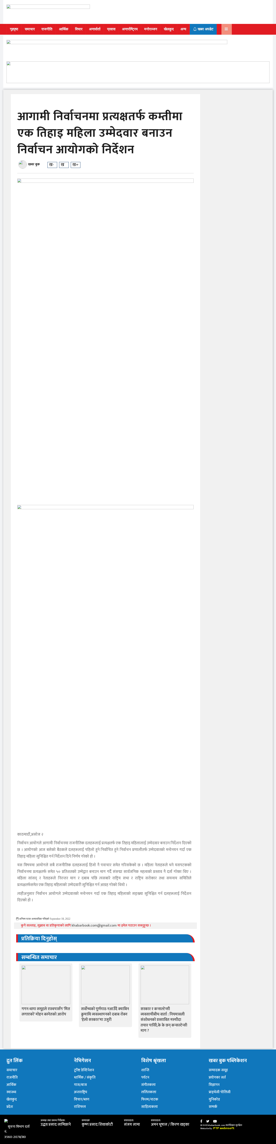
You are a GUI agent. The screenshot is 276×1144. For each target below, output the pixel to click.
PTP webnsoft (223, 1128)
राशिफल (80, 1107)
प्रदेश (9, 1107)
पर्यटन (145, 1077)
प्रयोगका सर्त (217, 1077)
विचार (78, 29)
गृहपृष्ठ (14, 29)
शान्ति (145, 1070)
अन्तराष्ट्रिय (80, 1092)
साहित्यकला (149, 1107)
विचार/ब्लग (81, 1099)
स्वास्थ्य (11, 1092)
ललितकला (148, 1092)
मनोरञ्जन (150, 29)
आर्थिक (63, 29)
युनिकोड (214, 1099)
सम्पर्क (213, 1107)
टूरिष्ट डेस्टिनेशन (84, 1070)
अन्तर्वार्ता (94, 29)
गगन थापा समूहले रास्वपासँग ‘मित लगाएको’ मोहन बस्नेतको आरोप (46, 1012)
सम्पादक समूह (218, 1070)
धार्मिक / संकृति (85, 1077)
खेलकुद (169, 29)
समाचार (30, 29)
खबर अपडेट (205, 29)
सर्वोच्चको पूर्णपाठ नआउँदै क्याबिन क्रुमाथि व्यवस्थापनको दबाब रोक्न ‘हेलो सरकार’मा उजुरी (105, 1014)
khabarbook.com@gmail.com (95, 925)
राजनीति (46, 29)
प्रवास (111, 29)
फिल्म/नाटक (149, 1099)
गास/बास (80, 1085)
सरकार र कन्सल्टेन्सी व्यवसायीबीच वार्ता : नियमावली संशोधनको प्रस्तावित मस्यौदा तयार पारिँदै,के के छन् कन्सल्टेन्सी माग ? (164, 1020)
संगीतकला (148, 1085)
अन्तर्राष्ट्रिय (130, 29)
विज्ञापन (214, 1085)
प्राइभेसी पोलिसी (220, 1092)
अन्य (183, 29)
